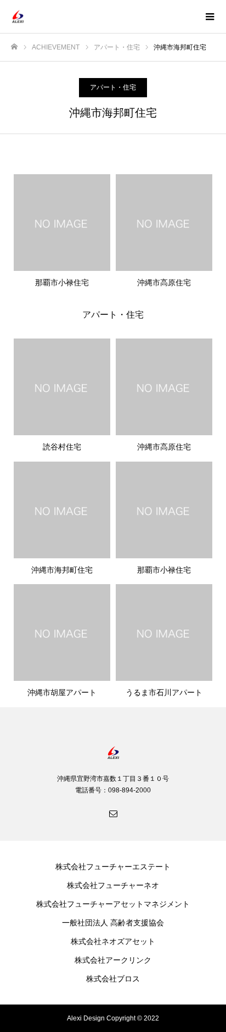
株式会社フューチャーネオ (113, 885)
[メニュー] (209, 16)
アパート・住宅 (113, 87)
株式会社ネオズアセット (113, 941)
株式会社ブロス (113, 978)
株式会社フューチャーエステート (113, 866)
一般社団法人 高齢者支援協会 (113, 922)
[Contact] (113, 813)
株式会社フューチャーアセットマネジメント (113, 904)
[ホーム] (14, 47)
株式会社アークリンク (113, 960)
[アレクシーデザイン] (102, 17)
